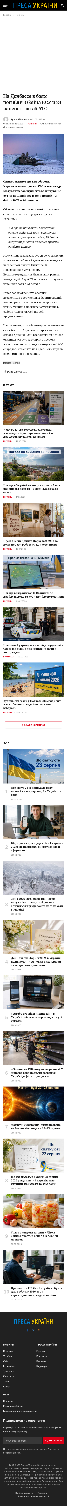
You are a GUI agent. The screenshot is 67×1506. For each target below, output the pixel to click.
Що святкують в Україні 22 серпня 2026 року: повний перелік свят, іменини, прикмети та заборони (34, 1180)
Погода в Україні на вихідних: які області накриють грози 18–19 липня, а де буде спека (32, 489)
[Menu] (5, 5)
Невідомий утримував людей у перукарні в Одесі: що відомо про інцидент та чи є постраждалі (33, 649)
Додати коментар (33, 725)
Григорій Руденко (20, 119)
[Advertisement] (33, 54)
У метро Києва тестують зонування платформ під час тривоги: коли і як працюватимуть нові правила (28, 433)
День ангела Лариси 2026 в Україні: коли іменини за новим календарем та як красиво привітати (36, 961)
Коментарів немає (52, 123)
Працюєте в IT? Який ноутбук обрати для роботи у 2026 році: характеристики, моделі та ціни (36, 1291)
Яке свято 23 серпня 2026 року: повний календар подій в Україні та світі (36, 791)
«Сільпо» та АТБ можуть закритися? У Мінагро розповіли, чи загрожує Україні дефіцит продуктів (37, 1073)
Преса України (28, 1471)
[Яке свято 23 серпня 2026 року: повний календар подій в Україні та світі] (33, 766)
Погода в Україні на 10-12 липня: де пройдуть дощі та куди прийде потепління (33, 594)
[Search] (62, 5)
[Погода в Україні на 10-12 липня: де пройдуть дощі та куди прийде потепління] (33, 572)
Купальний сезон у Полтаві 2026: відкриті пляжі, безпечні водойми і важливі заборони (32, 704)
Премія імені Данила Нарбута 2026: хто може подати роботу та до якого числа (30, 542)
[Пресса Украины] (35, 5)
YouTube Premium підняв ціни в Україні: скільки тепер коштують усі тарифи (36, 1017)
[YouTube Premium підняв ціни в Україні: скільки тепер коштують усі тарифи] (33, 992)
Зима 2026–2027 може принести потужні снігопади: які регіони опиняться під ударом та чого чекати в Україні (37, 904)
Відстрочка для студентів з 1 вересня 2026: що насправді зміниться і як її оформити (37, 847)
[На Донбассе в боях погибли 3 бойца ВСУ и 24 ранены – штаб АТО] (33, 154)
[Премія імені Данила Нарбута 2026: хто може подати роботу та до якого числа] (33, 520)
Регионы (32, 124)
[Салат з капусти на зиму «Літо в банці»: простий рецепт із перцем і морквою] (33, 1211)
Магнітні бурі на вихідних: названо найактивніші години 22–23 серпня (35, 1126)
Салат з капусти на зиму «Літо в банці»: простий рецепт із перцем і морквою (35, 1236)
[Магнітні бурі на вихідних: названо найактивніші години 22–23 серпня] (33, 1104)
